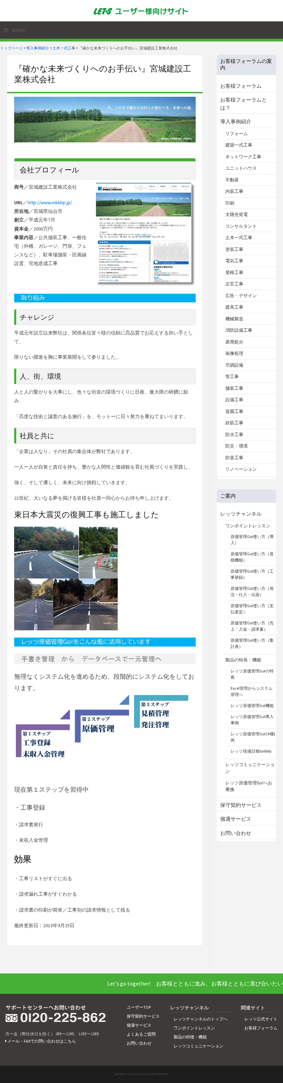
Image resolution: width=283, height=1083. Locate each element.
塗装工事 (234, 249)
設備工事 (234, 400)
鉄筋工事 (234, 423)
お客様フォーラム (241, 86)
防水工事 (234, 434)
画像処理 (234, 353)
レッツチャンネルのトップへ (200, 1018)
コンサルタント (241, 226)
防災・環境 (236, 446)
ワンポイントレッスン (247, 526)
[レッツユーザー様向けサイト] (141, 10)
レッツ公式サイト (260, 1018)
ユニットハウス (241, 168)
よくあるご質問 (141, 1034)
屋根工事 (234, 272)
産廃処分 (234, 342)
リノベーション (241, 469)
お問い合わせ (235, 833)
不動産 (232, 180)
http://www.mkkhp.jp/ (50, 202)
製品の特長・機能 (243, 660)
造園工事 (234, 411)
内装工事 (234, 191)
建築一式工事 (238, 145)
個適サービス (235, 819)
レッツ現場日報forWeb (251, 751)
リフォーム (236, 133)
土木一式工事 (63, 48)
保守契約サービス (241, 805)
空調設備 (234, 365)
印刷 (229, 203)
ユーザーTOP (139, 1007)
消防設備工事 (238, 330)
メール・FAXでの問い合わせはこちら (41, 1041)
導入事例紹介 (37, 48)
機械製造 (234, 319)
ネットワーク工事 (243, 157)
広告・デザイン (241, 296)
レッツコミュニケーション (198, 1045)
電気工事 (234, 261)
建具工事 (234, 307)
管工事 (232, 376)
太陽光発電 (236, 214)
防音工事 (234, 458)
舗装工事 (234, 388)
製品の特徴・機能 (190, 1036)
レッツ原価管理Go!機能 (252, 705)
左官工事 (234, 284)
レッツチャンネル (241, 513)
